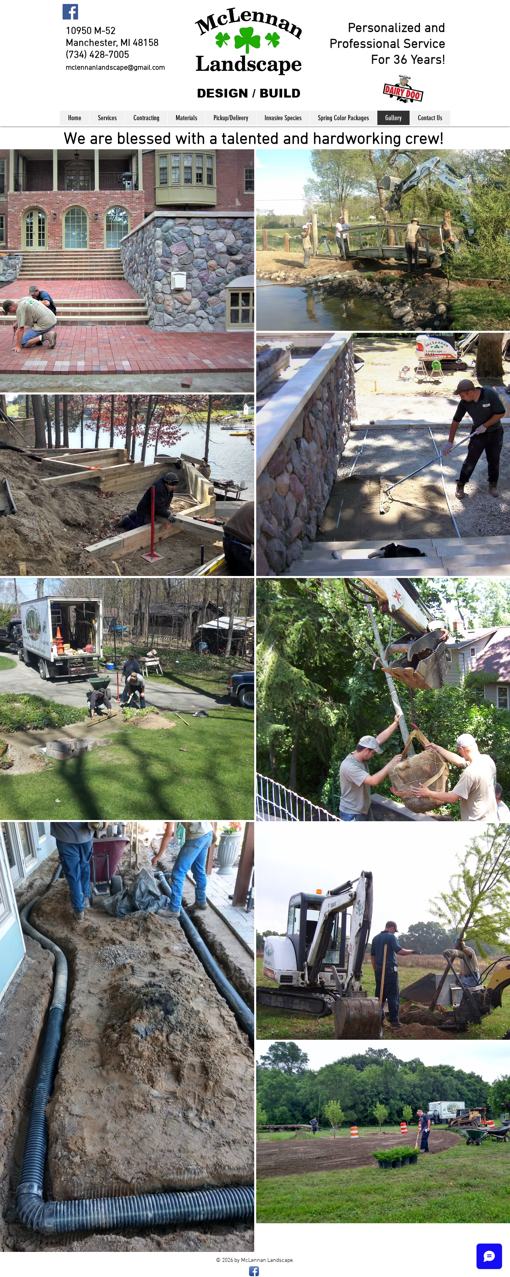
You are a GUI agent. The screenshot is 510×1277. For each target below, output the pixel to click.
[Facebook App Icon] (254, 1271)
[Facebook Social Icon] (70, 12)
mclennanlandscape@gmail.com (115, 68)
